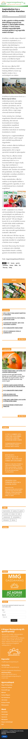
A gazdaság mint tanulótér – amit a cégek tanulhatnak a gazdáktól (13, 323)
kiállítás (16, 265)
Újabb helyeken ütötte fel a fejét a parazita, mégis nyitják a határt (14, 318)
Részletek (3, 733)
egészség (15, 511)
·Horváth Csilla (4, 15)
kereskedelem (5, 265)
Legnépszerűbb (6, 349)
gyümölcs (18, 263)
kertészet (11, 265)
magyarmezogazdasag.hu (14, 2)
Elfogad (4, 736)
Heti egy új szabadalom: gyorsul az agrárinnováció (12, 332)
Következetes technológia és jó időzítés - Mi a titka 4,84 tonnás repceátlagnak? (13, 458)
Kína (20, 265)
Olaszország (5, 267)
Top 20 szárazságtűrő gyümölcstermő (13, 328)
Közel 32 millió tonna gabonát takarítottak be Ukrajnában (14, 314)
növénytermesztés (6, 517)
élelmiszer (13, 520)
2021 (8, 263)
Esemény (12, 263)
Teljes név (4, 615)
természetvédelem (16, 517)
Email (3, 610)
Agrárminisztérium (6, 511)
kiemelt (19, 514)
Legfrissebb (6, 310)
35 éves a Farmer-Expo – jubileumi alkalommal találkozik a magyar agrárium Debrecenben (13, 437)
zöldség (10, 267)
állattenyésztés (6, 520)
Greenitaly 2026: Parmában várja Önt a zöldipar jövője (13, 482)
